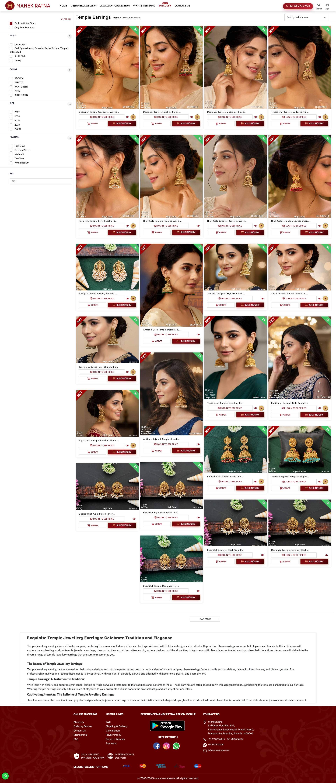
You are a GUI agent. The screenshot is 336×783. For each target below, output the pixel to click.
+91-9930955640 (217, 739)
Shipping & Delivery (117, 726)
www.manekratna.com (165, 778)
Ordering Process (83, 726)
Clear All (66, 19)
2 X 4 (17, 116)
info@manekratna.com (219, 750)
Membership (81, 734)
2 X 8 (17, 124)
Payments (111, 743)
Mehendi (19, 154)
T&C (108, 721)
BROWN (18, 78)
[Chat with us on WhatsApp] (5, 775)
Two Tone (19, 158)
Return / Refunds (115, 739)
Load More (205, 619)
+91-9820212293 (235, 739)
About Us (79, 721)
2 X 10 (17, 129)
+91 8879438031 (216, 744)
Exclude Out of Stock (25, 23)
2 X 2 (17, 112)
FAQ (76, 739)
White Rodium (21, 162)
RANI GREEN (21, 86)
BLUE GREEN (21, 95)
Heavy (17, 60)
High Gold (19, 145)
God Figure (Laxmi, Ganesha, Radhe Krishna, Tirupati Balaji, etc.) (39, 50)
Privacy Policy (113, 734)
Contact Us (80, 730)
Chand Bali (19, 44)
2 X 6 (17, 120)
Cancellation (113, 730)
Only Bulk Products (24, 27)
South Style (20, 56)
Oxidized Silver (22, 150)
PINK (17, 90)
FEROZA (18, 82)
